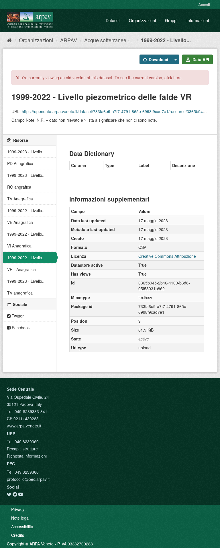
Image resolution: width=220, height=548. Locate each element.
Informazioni (197, 20)
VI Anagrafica (19, 246)
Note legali (20, 518)
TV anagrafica (20, 293)
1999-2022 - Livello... (166, 40)
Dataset (113, 20)
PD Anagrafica (20, 163)
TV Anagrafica (20, 199)
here (177, 77)
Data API (200, 59)
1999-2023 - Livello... (26, 151)
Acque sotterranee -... (109, 40)
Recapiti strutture (22, 449)
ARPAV (68, 40)
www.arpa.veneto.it (24, 426)
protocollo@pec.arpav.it (28, 479)
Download (158, 59)
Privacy (17, 509)
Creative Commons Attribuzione (167, 256)
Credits (17, 535)
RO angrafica (19, 187)
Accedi (204, 4)
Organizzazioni (142, 20)
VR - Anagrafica (21, 269)
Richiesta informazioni (27, 456)
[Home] (9, 40)
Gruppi (171, 20)
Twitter (17, 316)
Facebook (20, 327)
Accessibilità (22, 526)
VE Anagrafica (20, 222)
